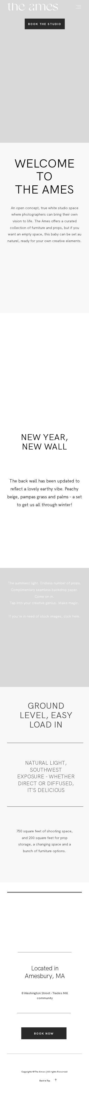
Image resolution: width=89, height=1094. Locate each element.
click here (71, 616)
